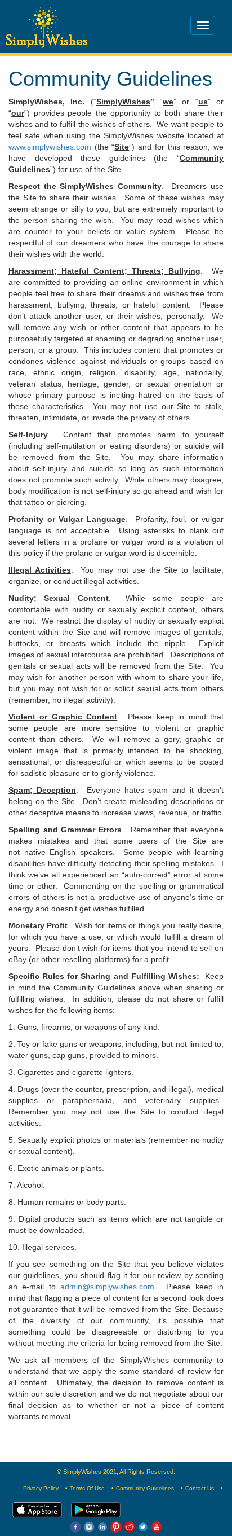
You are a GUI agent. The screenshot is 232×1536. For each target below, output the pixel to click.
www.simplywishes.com (49, 146)
